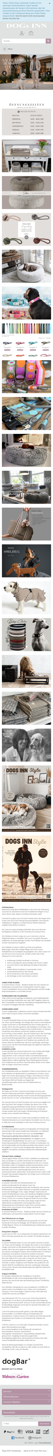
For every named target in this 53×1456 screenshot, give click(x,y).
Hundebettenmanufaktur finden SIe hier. (21, 1340)
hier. (30, 991)
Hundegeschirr (7, 1089)
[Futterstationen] (26, 155)
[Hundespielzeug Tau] (26, 560)
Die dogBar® (36, 1139)
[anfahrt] (26, 487)
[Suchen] (48, 41)
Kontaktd (10, 989)
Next (48, 73)
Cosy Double (36, 1051)
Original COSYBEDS (9, 1274)
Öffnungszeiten (32, 989)
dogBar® (8, 1147)
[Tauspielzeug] (26, 229)
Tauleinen (30, 1040)
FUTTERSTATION (8, 1127)
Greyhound (40, 1192)
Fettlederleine (24, 909)
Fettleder (8, 947)
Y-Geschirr (22, 1091)
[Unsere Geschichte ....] (26, 745)
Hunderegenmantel (20, 1187)
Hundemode (12, 1185)
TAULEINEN (6, 1018)
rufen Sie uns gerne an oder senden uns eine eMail (30, 1347)
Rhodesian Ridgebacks (37, 1194)
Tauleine (23, 1029)
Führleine (8, 936)
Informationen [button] (11, 1396)
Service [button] (7, 1391)
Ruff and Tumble (17, 1080)
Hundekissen (27, 1276)
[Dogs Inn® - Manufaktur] (26, 26)
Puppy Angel (34, 1201)
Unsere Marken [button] (11, 1402)
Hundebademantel (11, 1071)
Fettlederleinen (8, 907)
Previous (4, 73)
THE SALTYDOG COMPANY (11, 1156)
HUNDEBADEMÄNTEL (10, 1069)
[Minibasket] (31, 33)
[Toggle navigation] (4, 49)
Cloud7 (19, 1082)
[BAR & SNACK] (26, 671)
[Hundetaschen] (26, 524)
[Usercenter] (22, 33)
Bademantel (20, 1074)
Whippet (32, 1192)
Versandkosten (45, 1443)
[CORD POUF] (26, 192)
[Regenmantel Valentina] (26, 597)
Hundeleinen (32, 912)
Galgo (25, 1192)
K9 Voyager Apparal (33, 1196)
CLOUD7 (9, 1198)
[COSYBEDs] (26, 266)
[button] (5, 450)
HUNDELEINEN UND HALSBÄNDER (14, 996)
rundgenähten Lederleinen (16, 1011)
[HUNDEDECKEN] (26, 708)
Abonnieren (44, 1424)
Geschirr (8, 1102)
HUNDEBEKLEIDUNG (9, 1181)
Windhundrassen (13, 1194)
